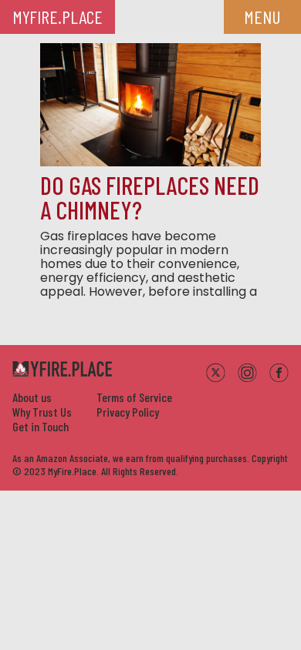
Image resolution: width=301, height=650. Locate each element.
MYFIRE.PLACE (57, 16)
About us (32, 397)
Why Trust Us (42, 411)
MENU (262, 16)
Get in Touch (40, 426)
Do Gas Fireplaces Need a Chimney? (149, 197)
